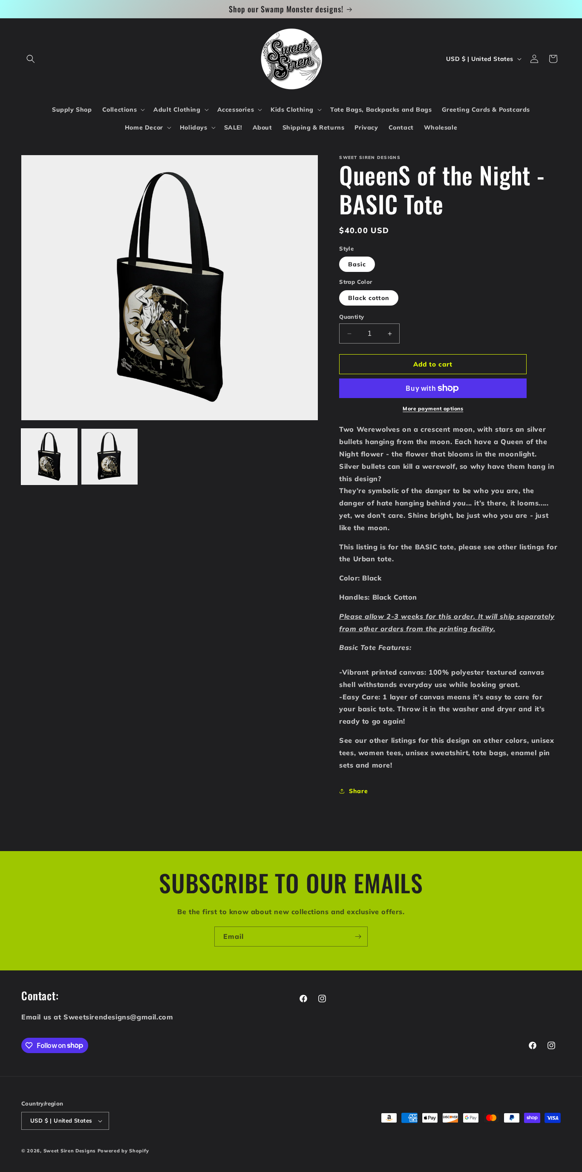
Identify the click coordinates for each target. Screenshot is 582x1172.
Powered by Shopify (123, 1151)
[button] (30, 58)
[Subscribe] (358, 937)
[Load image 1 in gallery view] (49, 457)
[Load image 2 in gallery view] (109, 457)
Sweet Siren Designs (69, 1151)
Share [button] (358, 791)
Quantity (351, 316)
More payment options (433, 408)
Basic (357, 264)
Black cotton (368, 298)
